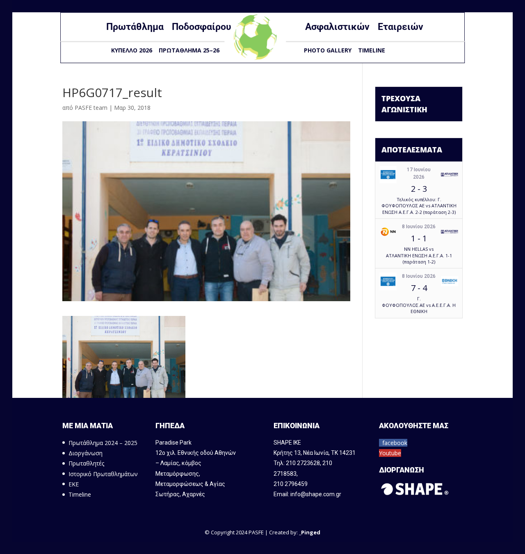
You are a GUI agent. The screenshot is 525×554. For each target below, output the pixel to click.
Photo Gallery (328, 50)
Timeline (371, 50)
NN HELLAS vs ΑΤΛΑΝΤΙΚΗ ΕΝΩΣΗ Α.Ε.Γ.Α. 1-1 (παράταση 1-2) (419, 255)
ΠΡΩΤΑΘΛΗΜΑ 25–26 (189, 50)
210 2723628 (303, 463)
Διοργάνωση (85, 453)
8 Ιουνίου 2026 (419, 226)
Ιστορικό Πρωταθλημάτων (103, 474)
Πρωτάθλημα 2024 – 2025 (102, 443)
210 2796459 (291, 484)
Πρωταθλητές (86, 463)
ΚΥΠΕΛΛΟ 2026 (131, 50)
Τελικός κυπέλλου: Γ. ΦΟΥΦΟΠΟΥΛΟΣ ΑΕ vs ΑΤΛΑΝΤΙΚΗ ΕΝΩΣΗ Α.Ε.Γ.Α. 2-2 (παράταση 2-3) (419, 205)
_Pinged (309, 532)
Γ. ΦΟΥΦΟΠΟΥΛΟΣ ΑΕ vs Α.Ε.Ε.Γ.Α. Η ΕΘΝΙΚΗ (419, 304)
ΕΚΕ (73, 484)
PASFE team (91, 107)
